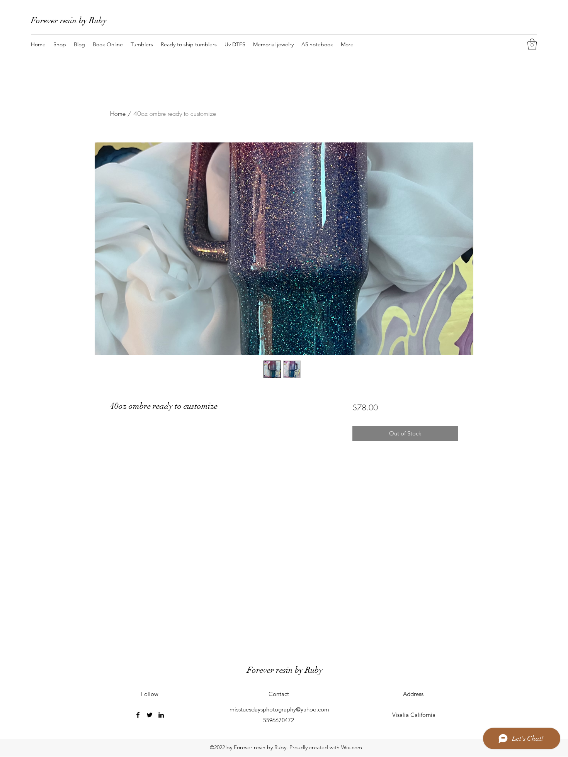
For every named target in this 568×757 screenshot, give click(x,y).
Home (118, 113)
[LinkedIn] (161, 715)
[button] (532, 44)
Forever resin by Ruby (69, 20)
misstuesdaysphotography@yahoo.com (279, 709)
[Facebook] (138, 715)
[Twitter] (149, 715)
